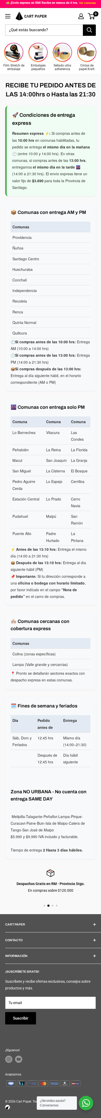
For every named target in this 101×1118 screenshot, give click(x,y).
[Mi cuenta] (81, 16)
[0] (91, 16)
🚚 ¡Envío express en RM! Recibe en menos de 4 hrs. (42, 3)
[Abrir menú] (7, 16)
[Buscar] (89, 30)
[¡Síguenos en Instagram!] (8, 1059)
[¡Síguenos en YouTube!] (18, 1059)
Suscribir (20, 1018)
